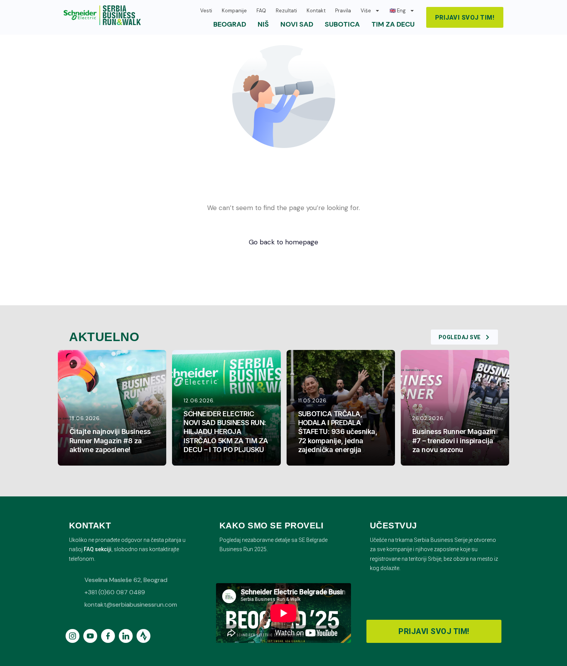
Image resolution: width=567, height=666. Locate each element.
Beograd (229, 24)
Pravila (343, 10)
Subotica (342, 24)
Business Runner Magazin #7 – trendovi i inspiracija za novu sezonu (454, 440)
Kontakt (316, 10)
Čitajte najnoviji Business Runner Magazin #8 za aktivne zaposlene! (110, 440)
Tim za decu (393, 24)
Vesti (206, 10)
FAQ (261, 10)
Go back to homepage (283, 242)
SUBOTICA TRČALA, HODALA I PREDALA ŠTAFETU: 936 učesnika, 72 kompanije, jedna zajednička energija (338, 431)
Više (366, 10)
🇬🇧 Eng (398, 10)
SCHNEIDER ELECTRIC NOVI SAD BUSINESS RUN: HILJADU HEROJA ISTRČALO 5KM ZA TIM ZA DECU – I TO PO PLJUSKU (226, 431)
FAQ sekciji (97, 549)
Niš (263, 24)
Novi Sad (296, 24)
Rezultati (286, 10)
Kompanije (234, 10)
